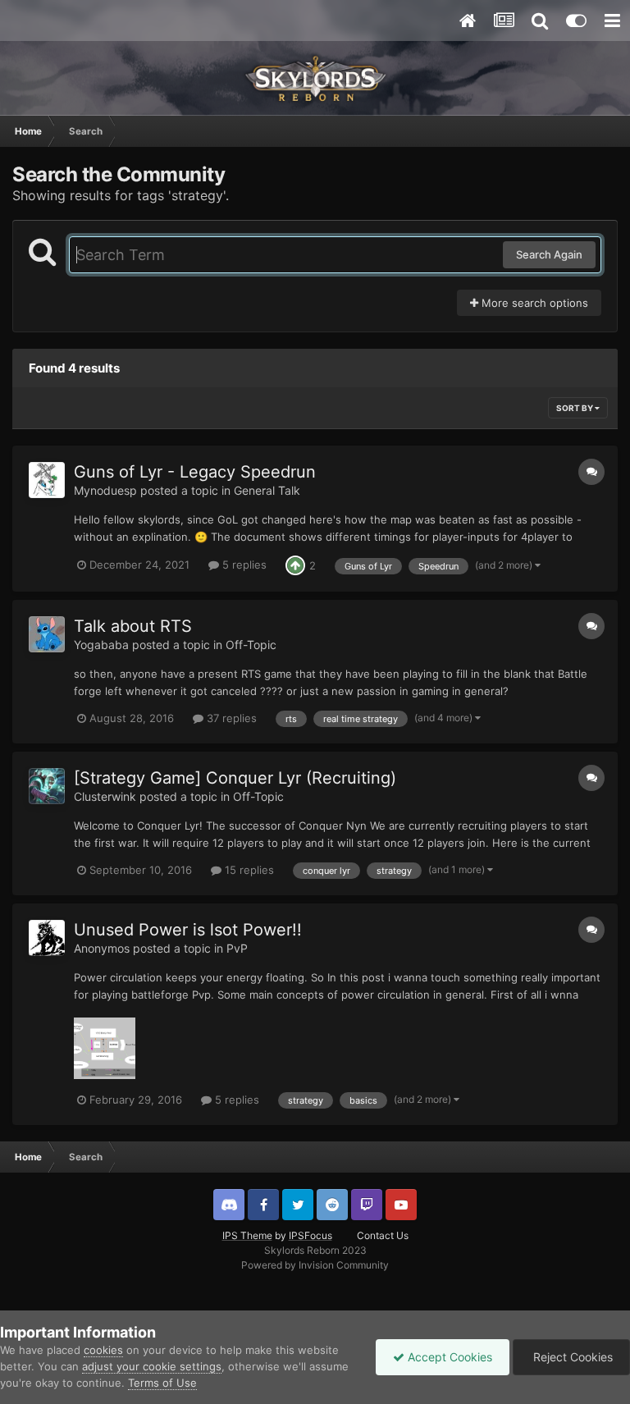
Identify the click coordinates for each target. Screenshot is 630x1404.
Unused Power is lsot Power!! (188, 930)
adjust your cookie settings (151, 1366)
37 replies (230, 718)
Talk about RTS (133, 626)
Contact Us (383, 1235)
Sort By (575, 408)
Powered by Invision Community (315, 1265)
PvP (237, 948)
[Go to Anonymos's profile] (47, 938)
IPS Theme (247, 1235)
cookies (103, 1349)
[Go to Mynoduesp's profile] (47, 480)
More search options (533, 302)
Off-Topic (251, 645)
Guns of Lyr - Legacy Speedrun (195, 472)
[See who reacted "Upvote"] (295, 564)
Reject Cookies (571, 1357)
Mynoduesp (105, 490)
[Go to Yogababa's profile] (47, 634)
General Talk (267, 490)
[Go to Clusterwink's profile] (47, 786)
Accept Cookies (448, 1357)
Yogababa (101, 645)
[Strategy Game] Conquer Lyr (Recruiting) (235, 778)
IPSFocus (310, 1235)
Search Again (549, 254)
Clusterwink (105, 796)
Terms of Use (162, 1382)
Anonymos (102, 948)
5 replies (243, 564)
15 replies (247, 869)
